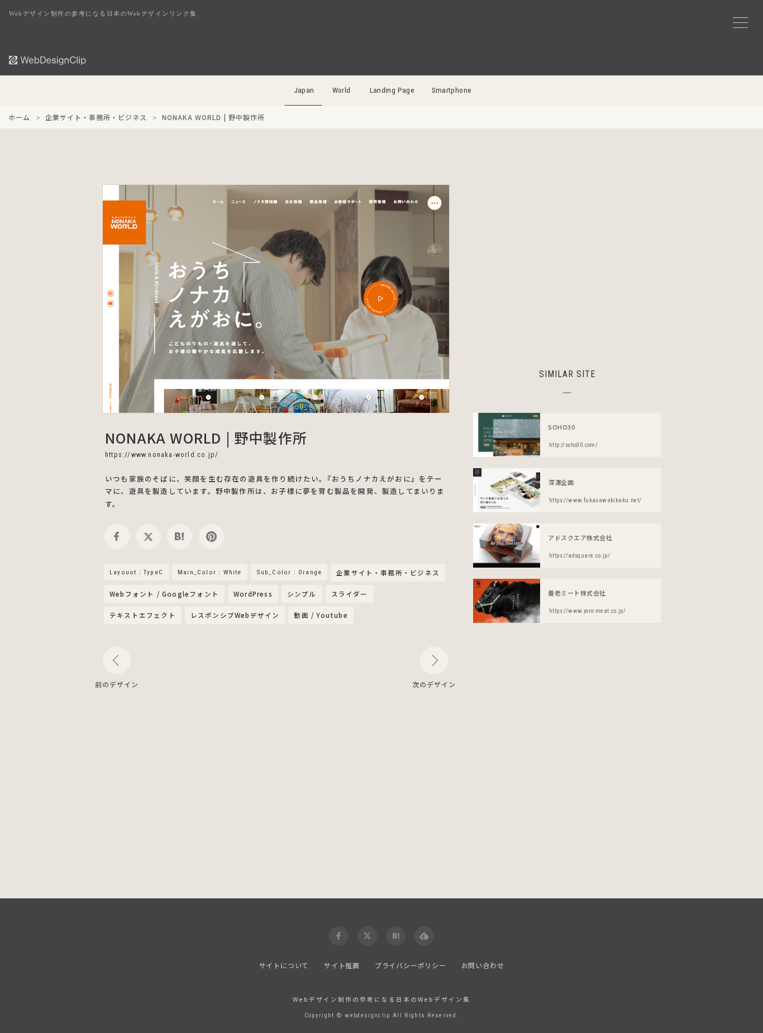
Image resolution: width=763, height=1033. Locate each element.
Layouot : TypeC (136, 572)
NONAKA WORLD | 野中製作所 (206, 437)
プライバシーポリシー (410, 965)
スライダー (349, 593)
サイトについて (284, 965)
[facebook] (117, 536)
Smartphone (452, 90)
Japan (304, 90)
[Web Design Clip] (48, 60)
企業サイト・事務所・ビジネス (388, 573)
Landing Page (392, 90)
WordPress (253, 593)
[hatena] (179, 536)
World (341, 90)
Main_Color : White (210, 572)
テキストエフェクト (142, 615)
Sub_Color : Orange (289, 572)
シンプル (302, 593)
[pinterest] (211, 536)
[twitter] (148, 536)
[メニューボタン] (740, 22)
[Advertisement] (567, 262)
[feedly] (424, 936)
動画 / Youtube (320, 615)
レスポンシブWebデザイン (235, 615)
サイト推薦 (342, 965)
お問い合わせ (482, 965)
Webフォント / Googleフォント (164, 593)
